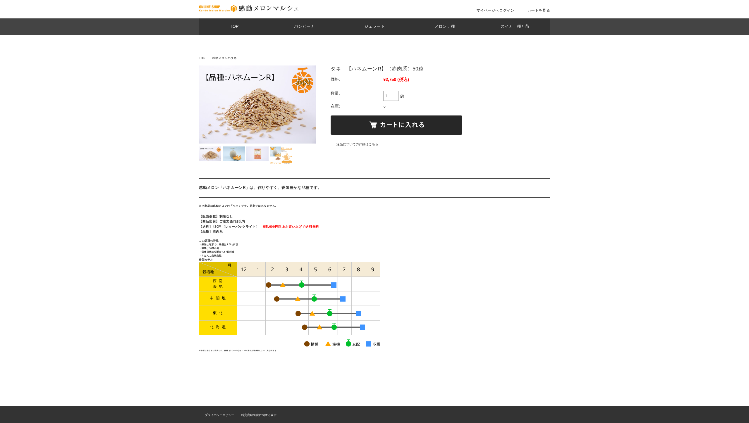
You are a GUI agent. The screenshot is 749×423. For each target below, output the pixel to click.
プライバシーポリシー (219, 415)
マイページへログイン (495, 10)
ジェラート (374, 26)
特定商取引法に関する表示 (258, 415)
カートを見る (538, 10)
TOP (234, 26)
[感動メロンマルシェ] (248, 10)
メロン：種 (444, 26)
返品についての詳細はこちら (357, 144)
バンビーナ (304, 26)
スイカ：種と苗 (515, 26)
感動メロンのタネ (224, 58)
